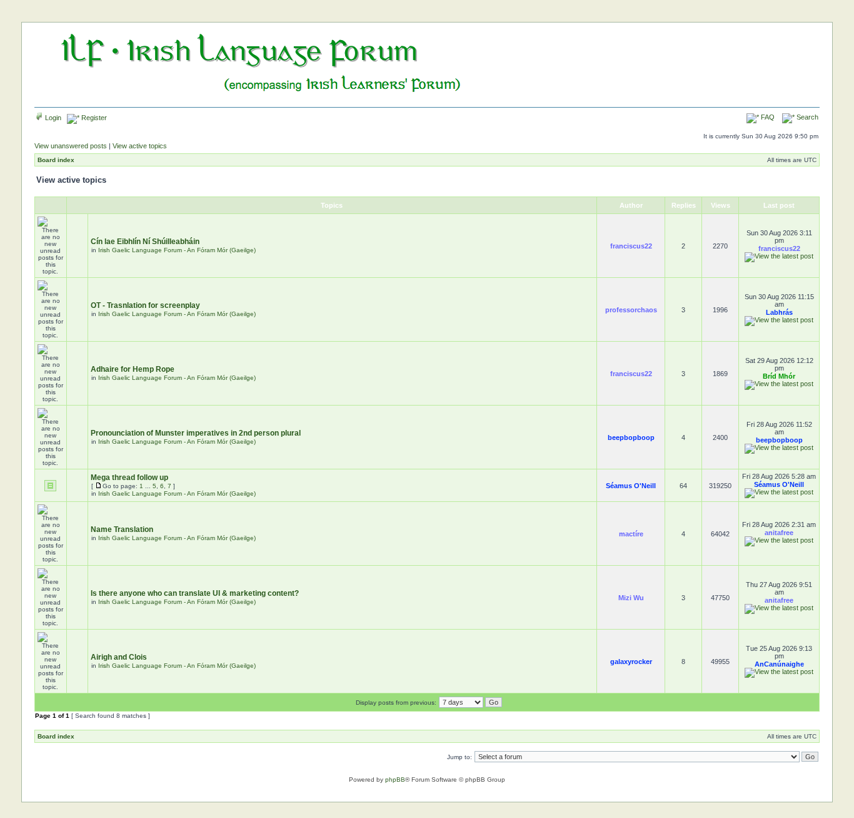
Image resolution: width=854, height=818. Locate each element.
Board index (56, 159)
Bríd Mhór (779, 376)
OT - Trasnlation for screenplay (145, 305)
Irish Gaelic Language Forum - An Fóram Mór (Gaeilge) (177, 250)
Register (93, 117)
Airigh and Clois (119, 657)
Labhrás (779, 312)
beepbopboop (631, 437)
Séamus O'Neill (631, 485)
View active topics (140, 146)
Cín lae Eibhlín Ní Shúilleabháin (145, 241)
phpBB (395, 779)
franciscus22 (631, 246)
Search (806, 117)
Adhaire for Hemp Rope (132, 369)
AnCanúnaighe (779, 664)
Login (52, 117)
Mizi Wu (631, 597)
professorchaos (631, 310)
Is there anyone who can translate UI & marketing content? (195, 593)
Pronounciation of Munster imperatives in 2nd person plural (196, 433)
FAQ (767, 117)
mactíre (631, 534)
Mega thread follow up (129, 477)
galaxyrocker (631, 661)
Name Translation (122, 529)
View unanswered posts (70, 146)
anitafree (779, 532)
